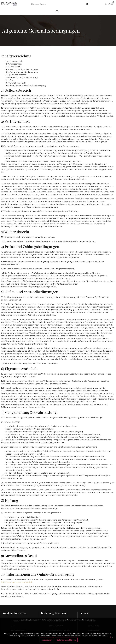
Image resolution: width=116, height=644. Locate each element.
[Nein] (112, 637)
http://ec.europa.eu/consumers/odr (16, 582)
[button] (57, 11)
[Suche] (87, 4)
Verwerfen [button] (91, 620)
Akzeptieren (47, 640)
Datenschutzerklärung (66, 640)
